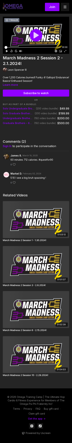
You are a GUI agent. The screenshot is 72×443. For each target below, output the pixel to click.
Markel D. (16, 173)
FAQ (38, 408)
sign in (7, 146)
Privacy (28, 408)
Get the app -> (36, 418)
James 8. (16, 155)
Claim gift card (36, 413)
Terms (16, 408)
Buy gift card (51, 408)
